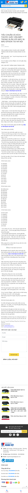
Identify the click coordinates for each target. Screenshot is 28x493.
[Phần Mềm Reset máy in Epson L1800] (5, 403)
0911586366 (14, 454)
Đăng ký (24, 431)
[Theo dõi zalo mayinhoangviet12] (14, 434)
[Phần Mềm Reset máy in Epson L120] (5, 397)
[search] (25, 5)
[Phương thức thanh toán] (10, 482)
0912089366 (21, 454)
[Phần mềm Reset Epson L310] (5, 417)
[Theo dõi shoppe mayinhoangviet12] (17, 435)
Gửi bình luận (14, 354)
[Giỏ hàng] (25, 2)
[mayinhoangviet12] (11, 2)
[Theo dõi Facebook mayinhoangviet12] (10, 434)
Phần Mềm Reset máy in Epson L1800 (17, 402)
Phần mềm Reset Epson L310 (18, 416)
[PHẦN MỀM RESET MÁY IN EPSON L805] (5, 391)
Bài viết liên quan (8, 387)
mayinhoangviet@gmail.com (14, 456)
